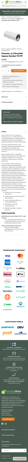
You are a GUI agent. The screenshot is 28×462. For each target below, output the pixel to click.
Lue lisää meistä (8, 419)
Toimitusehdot (4, 458)
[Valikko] (2, 2)
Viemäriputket (12, 18)
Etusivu (3, 17)
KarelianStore (7, 455)
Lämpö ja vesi (10, 17)
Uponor (3, 48)
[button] (25, 2)
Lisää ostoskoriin (19, 70)
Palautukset (11, 458)
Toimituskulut (11, 61)
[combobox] (14, 5)
